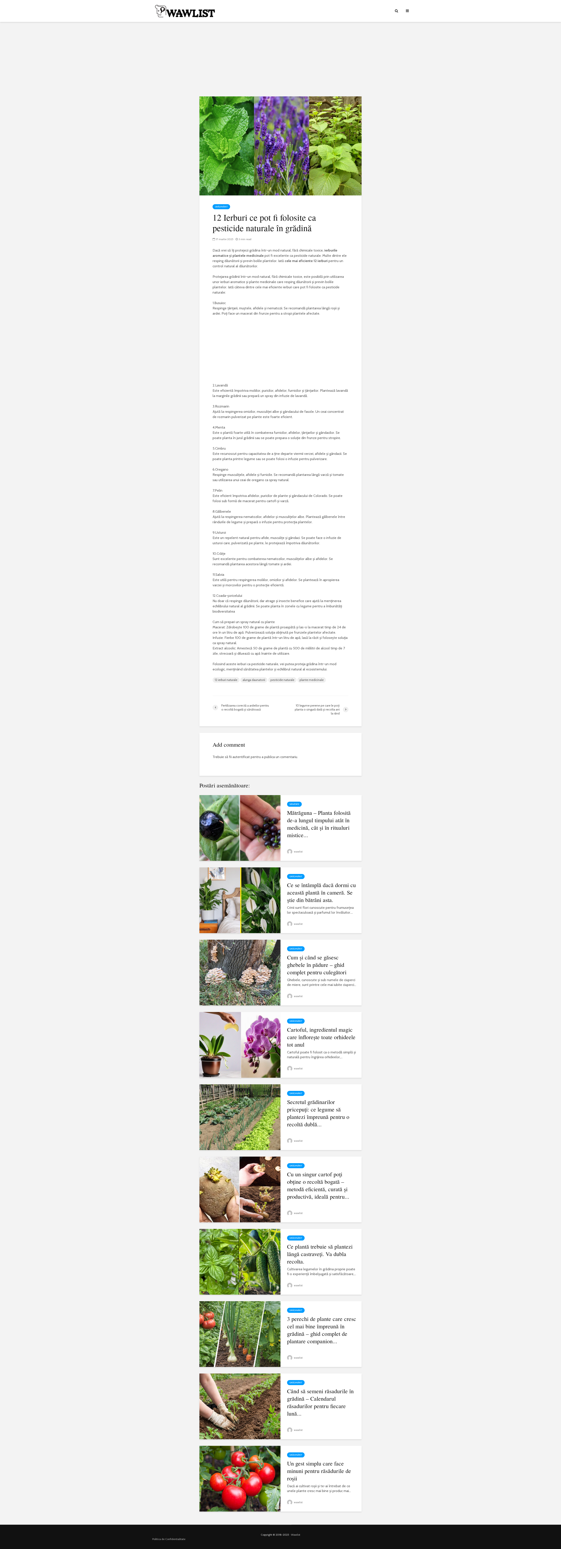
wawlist (298, 851)
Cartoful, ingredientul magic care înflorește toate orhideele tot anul (321, 1037)
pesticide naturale (282, 680)
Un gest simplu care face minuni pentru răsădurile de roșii (319, 1471)
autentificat (241, 757)
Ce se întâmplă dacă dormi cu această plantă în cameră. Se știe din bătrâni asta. (321, 892)
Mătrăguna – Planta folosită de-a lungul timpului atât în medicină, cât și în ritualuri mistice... (319, 824)
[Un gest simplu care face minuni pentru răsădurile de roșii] (239, 1478)
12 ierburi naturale (226, 680)
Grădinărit (221, 206)
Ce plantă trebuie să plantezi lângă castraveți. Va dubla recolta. (320, 1254)
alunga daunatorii (254, 680)
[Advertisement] (280, 59)
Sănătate (294, 804)
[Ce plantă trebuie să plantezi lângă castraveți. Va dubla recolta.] (239, 1261)
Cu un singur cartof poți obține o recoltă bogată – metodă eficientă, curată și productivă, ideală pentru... (318, 1185)
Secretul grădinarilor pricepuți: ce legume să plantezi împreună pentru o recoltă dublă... (318, 1113)
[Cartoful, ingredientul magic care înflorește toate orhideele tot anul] (239, 1044)
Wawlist (295, 1534)
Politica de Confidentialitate (168, 1539)
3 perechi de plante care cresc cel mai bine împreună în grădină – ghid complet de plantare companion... (321, 1330)
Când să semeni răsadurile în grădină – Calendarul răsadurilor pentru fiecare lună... (320, 1402)
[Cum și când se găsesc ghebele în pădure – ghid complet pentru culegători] (239, 972)
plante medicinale (312, 680)
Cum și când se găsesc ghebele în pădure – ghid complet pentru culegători (316, 965)
